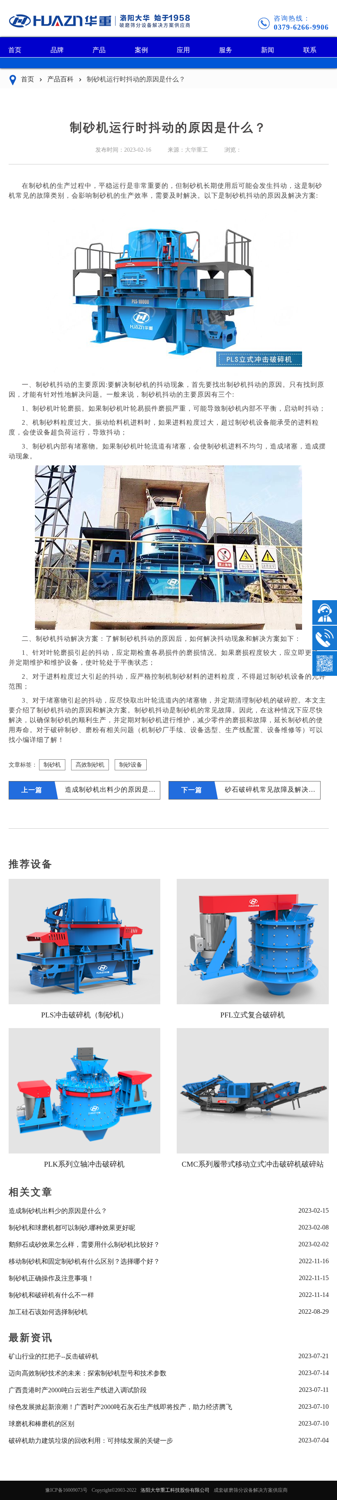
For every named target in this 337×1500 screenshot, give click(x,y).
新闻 (267, 49)
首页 (14, 49)
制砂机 (52, 765)
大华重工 (196, 150)
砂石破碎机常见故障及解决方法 (272, 789)
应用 (183, 49)
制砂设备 (130, 765)
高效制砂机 (90, 765)
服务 (225, 49)
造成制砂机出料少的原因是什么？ (112, 789)
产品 (99, 49)
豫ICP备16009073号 (66, 1490)
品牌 (57, 49)
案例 (141, 49)
